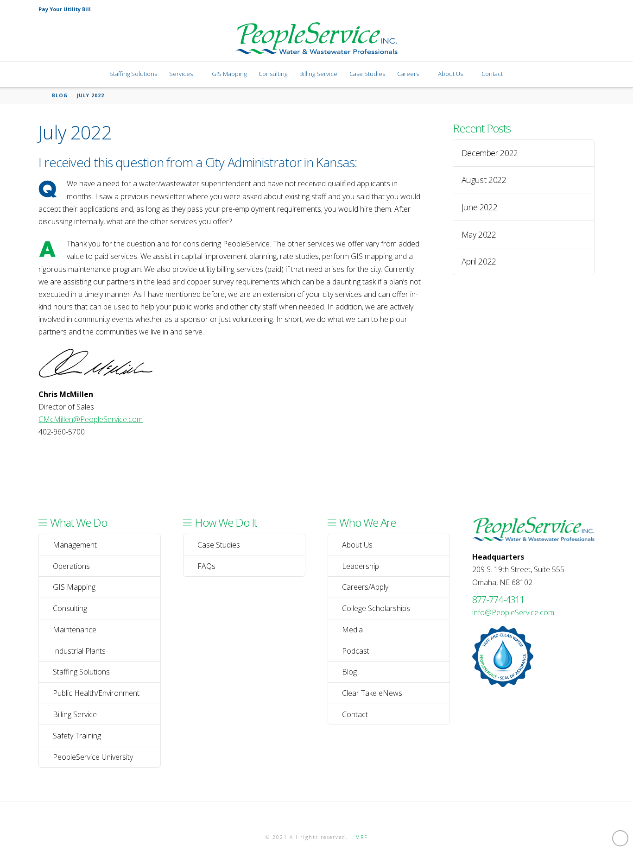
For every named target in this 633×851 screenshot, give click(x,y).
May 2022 (479, 235)
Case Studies (218, 545)
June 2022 (480, 207)
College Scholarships (376, 608)
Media (352, 629)
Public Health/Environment (96, 693)
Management (75, 545)
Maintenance (74, 629)
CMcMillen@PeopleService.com (90, 419)
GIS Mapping (74, 587)
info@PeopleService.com (513, 612)
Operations (71, 566)
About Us (357, 545)
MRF (361, 837)
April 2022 (479, 261)
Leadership (360, 566)
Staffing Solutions (81, 672)
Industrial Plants (79, 651)
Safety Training (77, 736)
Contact (355, 714)
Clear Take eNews (372, 693)
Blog (349, 672)
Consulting (70, 608)
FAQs (206, 566)
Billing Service (75, 714)
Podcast (355, 651)
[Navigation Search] (519, 74)
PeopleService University (93, 757)
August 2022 (484, 180)
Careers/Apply (365, 587)
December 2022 (490, 153)
